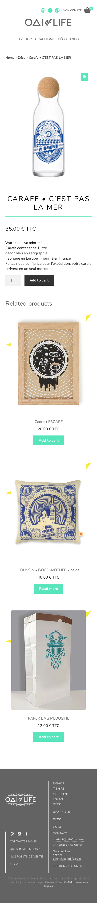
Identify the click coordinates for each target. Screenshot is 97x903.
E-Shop (25, 39)
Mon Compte (72, 10)
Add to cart (39, 280)
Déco (62, 39)
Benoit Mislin (66, 882)
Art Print (61, 794)
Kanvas (49, 882)
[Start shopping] (87, 10)
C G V (14, 864)
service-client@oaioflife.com (67, 857)
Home (9, 57)
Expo (74, 39)
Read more (48, 588)
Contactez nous (23, 841)
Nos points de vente (26, 856)
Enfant (59, 799)
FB (50, 10)
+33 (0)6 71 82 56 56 (67, 866)
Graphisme (45, 39)
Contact (60, 833)
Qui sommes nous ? (25, 849)
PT (57, 10)
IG (43, 10)
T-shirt (58, 789)
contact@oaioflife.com (68, 839)
